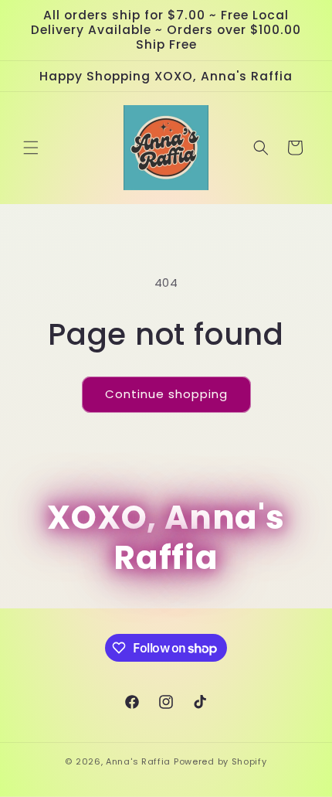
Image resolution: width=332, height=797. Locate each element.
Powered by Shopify (220, 761)
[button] (31, 148)
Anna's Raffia (138, 761)
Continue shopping (166, 394)
